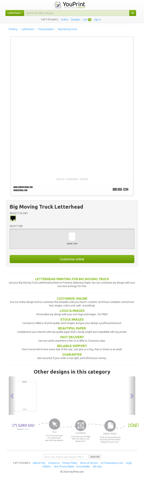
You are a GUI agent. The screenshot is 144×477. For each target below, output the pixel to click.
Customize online (72, 259)
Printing (13, 29)
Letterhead (27, 29)
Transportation (46, 29)
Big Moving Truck (67, 29)
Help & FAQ (39, 463)
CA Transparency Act (111, 463)
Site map (97, 466)
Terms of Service (89, 463)
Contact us (54, 463)
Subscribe (95, 457)
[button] (12, 395)
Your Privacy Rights (64, 466)
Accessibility (83, 466)
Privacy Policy (70, 463)
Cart (85, 19)
